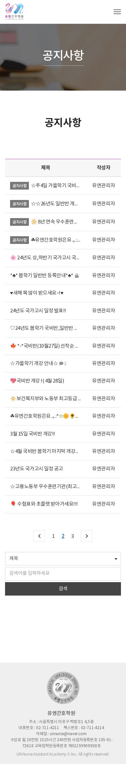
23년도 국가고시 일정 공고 (36, 469)
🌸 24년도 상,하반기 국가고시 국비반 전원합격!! (59, 258)
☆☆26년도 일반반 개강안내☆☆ (64, 204)
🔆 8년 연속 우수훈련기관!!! (59, 222)
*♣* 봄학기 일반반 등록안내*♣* (42, 275)
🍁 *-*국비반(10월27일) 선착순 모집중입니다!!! (58, 346)
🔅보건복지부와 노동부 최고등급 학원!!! (50, 399)
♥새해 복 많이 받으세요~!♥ (36, 293)
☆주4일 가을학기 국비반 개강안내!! (67, 186)
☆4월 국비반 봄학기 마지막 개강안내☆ (49, 451)
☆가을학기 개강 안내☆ (34, 363)
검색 (63, 589)
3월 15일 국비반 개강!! (32, 434)
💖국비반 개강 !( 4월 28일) (37, 381)
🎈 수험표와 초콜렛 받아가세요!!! (44, 504)
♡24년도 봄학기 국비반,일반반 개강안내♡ (53, 328)
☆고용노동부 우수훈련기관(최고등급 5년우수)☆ (59, 487)
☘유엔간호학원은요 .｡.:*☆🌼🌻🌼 (66, 240)
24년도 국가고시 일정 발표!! (38, 311)
